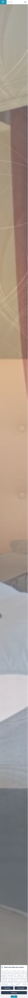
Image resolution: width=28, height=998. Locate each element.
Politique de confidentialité (10, 985)
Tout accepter (20, 988)
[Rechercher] (14, 996)
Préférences (14, 992)
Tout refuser (7, 988)
